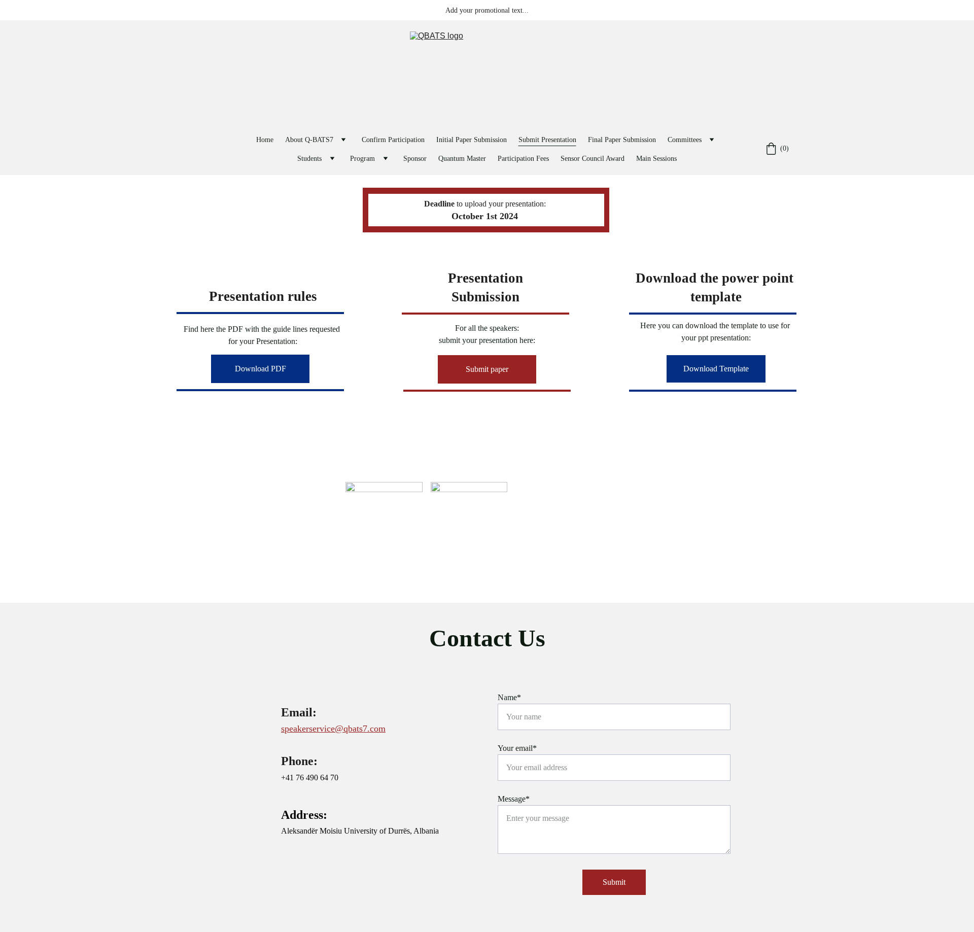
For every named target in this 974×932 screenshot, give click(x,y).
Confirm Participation (393, 140)
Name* (509, 697)
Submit (614, 882)
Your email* (517, 748)
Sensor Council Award (592, 158)
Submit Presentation (547, 140)
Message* (514, 799)
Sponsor (415, 158)
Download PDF (260, 368)
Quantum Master (462, 158)
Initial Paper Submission (471, 140)
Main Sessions (656, 158)
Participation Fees (523, 158)
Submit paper (487, 369)
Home (264, 140)
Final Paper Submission (622, 140)
